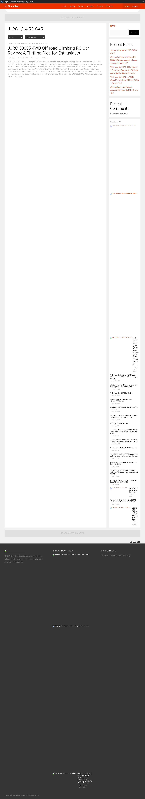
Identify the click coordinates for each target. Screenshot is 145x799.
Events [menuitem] (31, 2)
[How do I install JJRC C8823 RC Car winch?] (123, 125)
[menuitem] (2, 1)
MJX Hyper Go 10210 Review (119, 423)
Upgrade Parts (43, 43)
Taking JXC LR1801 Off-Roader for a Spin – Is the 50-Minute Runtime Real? (124, 416)
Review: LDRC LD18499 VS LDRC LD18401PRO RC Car (121, 400)
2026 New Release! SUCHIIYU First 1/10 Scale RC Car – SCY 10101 (123, 481)
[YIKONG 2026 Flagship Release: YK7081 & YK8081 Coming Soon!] (120, 507)
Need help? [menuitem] (21, 2)
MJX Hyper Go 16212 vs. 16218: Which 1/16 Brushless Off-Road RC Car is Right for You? (124, 80)
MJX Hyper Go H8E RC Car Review (121, 393)
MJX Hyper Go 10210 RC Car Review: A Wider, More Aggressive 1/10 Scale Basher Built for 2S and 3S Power (124, 70)
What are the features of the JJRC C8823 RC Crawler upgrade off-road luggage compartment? (123, 60)
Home (64, 6)
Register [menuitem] (13, 2)
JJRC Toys (12, 58)
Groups (81, 6)
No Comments (35, 58)
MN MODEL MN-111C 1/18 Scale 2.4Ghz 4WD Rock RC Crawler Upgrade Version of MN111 (124, 472)
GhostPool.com (21, 795)
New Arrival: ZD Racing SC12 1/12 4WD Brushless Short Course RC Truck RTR (123, 501)
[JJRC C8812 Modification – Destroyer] (118, 487)
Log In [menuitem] (6, 2)
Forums (100, 6)
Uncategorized (33, 43)
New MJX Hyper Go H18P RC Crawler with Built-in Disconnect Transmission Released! (124, 455)
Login (127, 6)
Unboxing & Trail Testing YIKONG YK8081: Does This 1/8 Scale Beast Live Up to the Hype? (123, 431)
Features (109, 6)
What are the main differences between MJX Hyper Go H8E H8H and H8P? (124, 90)
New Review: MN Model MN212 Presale (123, 448)
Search (113, 26)
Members (90, 6)
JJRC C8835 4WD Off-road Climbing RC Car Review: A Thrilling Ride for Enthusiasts (48, 51)
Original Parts (22, 43)
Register (135, 6)
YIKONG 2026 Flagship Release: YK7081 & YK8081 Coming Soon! (135, 514)
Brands (10, 43)
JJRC (15, 43)
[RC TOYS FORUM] (12, 7)
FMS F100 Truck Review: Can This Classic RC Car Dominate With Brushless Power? (123, 440)
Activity (72, 6)
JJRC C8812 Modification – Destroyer (134, 490)
